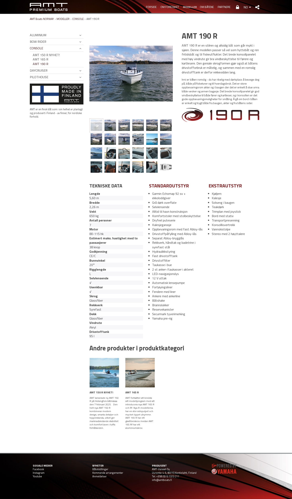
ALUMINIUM (38, 35)
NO (246, 7)
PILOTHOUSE (39, 77)
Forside (151, 7)
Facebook (38, 469)
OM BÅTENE (207, 7)
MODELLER (189, 7)
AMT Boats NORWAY (42, 19)
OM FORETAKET (170, 7)
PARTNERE (224, 7)
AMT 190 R (40, 64)
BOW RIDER (38, 41)
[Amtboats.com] (49, 7)
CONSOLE (78, 19)
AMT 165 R (40, 59)
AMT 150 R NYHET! (46, 55)
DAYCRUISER (38, 70)
